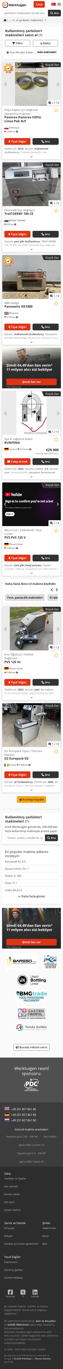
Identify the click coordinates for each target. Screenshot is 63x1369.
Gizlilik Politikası (23, 1358)
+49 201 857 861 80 (23, 1109)
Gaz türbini (50, 1136)
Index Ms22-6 (13, 890)
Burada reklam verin (33, 1047)
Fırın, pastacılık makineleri (25, 597)
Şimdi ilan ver (31, 382)
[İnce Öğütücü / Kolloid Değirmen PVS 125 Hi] (31, 629)
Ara (56, 13)
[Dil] (53, 4)
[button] (59, 4)
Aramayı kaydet (33, 799)
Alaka (46, 43)
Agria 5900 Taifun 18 (31, 1161)
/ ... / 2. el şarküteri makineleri (25, 20)
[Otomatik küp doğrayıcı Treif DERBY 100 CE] (31, 184)
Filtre (19, 43)
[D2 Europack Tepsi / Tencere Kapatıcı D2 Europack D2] (31, 725)
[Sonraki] (57, 84)
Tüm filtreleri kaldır (21, 52)
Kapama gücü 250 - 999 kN (22, 1136)
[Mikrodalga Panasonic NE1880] (31, 277)
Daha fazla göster (33, 896)
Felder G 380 (13, 876)
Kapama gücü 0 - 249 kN (31, 1153)
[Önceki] (5, 84)
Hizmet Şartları (43, 1358)
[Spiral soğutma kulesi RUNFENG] (31, 413)
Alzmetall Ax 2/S (15, 861)
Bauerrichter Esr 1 (17, 869)
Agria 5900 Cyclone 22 (31, 1145)
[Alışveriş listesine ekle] (56, 110)
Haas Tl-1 (11, 883)
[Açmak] (31, 156)
